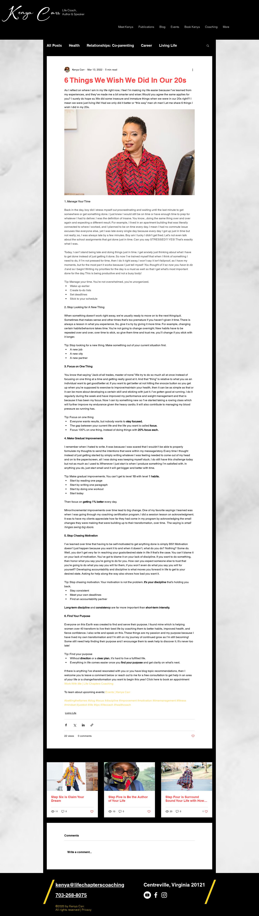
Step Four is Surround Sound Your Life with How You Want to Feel (184, 798)
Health (74, 45)
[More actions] (192, 70)
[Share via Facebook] (66, 725)
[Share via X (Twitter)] (74, 725)
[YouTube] (147, 895)
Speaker (79, 14)
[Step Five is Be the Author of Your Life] (129, 776)
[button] (207, 45)
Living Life (168, 45)
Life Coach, (69, 10)
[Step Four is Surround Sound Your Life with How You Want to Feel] (186, 776)
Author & (68, 14)
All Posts (54, 45)
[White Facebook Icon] (155, 895)
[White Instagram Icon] (164, 895)
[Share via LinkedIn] (83, 725)
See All (208, 755)
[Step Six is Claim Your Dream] (72, 776)
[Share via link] (92, 725)
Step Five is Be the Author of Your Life (128, 798)
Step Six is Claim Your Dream (67, 798)
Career (146, 45)
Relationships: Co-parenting (110, 45)
